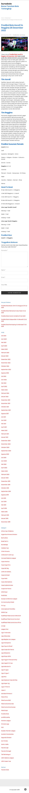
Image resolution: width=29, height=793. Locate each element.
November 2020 (5, 444)
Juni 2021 (3, 420)
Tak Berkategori (6, 754)
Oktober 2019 (5, 488)
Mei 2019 (3, 505)
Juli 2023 (3, 335)
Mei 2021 (3, 423)
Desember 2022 (5, 359)
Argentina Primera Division (9, 534)
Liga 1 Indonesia (5, 632)
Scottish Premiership (7, 734)
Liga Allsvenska (5, 636)
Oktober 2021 (5, 406)
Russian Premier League (8, 731)
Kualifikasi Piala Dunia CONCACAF (11, 615)
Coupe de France (6, 588)
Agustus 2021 (5, 413)
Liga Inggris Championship (9, 659)
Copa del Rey (5, 568)
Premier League (6, 720)
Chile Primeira (5, 551)
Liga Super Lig (5, 683)
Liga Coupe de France (7, 649)
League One (4, 629)
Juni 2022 (4, 379)
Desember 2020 (5, 440)
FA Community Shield (7, 602)
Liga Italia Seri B (5, 666)
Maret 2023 (4, 349)
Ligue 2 (3, 690)
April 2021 (4, 427)
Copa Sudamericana (7, 585)
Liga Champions (6, 643)
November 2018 (5, 522)
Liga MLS (3, 676)
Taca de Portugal (6, 751)
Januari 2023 (4, 356)
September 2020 (6, 450)
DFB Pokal (4, 592)
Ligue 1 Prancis (5, 687)
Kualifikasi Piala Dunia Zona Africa (11, 622)
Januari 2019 (4, 518)
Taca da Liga (4, 747)
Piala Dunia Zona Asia (7, 703)
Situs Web (4, 284)
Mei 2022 (3, 383)
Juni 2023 (4, 339)
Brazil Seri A (4, 541)
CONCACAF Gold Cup (7, 555)
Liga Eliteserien (5, 653)
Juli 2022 (3, 376)
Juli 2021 (3, 417)
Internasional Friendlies (8, 609)
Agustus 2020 (5, 454)
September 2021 (6, 410)
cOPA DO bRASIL (6, 571)
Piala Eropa (4, 710)
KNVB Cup (4, 612)
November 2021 (5, 403)
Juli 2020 (3, 457)
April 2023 (4, 346)
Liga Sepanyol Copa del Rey (9, 680)
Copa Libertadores (6, 582)
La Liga (3, 626)
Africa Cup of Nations (7, 531)
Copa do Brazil (5, 575)
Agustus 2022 (5, 373)
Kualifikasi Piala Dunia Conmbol (10, 619)
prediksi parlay (5, 717)
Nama (3, 270)
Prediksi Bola (16, 35)
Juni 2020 (4, 461)
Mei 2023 (3, 342)
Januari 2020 (4, 478)
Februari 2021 (5, 434)
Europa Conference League (9, 599)
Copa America (5, 561)
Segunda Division (6, 737)
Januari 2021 (4, 437)
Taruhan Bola (5, 770)
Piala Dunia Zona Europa (8, 707)
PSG (2, 727)
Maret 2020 (4, 471)
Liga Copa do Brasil (6, 646)
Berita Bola (4, 538)
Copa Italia (4, 578)
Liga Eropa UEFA (6, 656)
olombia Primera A (6, 693)
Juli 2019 (3, 498)
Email (3, 277)
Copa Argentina (5, 565)
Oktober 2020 (5, 447)
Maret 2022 (4, 390)
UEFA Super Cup (6, 761)
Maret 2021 (4, 430)
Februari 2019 (5, 515)
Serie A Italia (4, 744)
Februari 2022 (5, 393)
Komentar (4, 250)
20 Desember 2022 (6, 35)
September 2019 (6, 491)
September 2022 (6, 369)
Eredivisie (4, 595)
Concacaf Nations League (8, 558)
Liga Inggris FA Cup (7, 663)
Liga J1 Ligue (4, 670)
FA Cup (3, 605)
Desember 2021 (5, 400)
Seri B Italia (22, 35)
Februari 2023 (5, 352)
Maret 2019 (4, 511)
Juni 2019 (3, 501)
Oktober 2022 (5, 366)
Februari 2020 (5, 474)
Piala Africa (4, 697)
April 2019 (4, 508)
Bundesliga (4, 544)
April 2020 (4, 467)
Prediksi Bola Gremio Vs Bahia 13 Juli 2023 (13, 316)
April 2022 (4, 386)
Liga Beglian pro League (8, 639)
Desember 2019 (5, 481)
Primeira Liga (5, 724)
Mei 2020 (3, 464)
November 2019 (5, 484)
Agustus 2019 (5, 494)
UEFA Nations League (7, 758)
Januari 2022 (4, 396)
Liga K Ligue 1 (5, 673)
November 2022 (5, 363)
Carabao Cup (5, 548)
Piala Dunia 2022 (6, 700)
